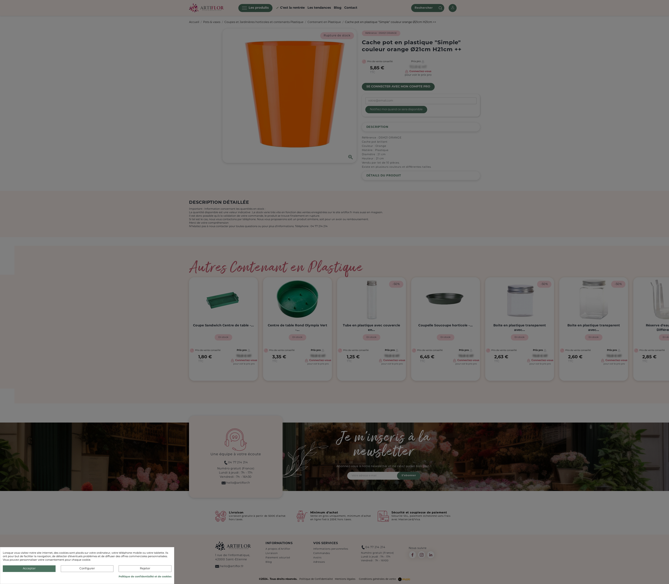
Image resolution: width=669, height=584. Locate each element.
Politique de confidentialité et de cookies (145, 576)
